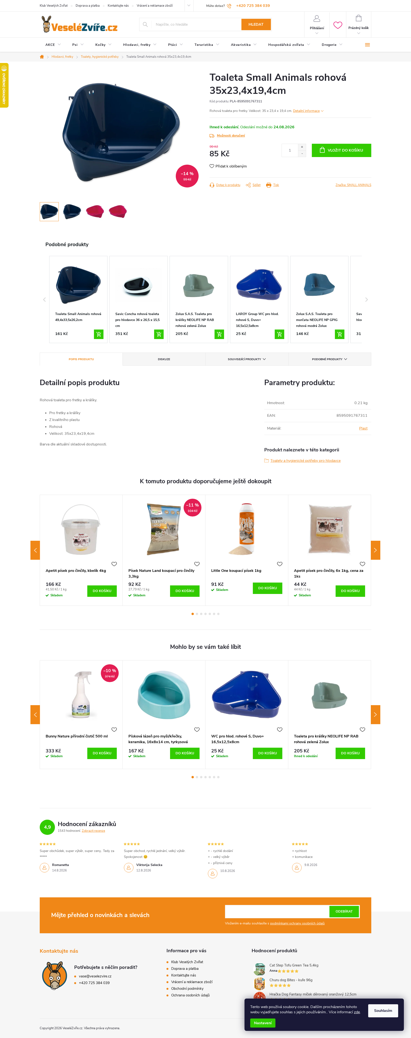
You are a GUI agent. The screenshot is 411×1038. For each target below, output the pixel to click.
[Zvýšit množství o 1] (302, 147)
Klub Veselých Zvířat (54, 6)
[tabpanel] (81, 550)
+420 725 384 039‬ (94, 983)
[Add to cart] (98, 334)
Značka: (353, 185)
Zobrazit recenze (93, 831)
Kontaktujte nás (118, 6)
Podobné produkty (327, 359)
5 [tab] (210, 614)
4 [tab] (205, 614)
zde (357, 1012)
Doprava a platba (88, 6)
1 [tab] (192, 614)
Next (375, 550)
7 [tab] (218, 614)
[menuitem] (53, 45)
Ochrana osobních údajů (190, 995)
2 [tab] (197, 614)
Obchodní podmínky (187, 988)
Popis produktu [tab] (81, 359)
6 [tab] (214, 614)
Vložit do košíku (345, 150)
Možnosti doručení (231, 135)
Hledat (256, 24)
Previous (35, 550)
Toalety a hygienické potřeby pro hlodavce (305, 460)
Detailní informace (306, 111)
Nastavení (263, 1023)
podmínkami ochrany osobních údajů (297, 923)
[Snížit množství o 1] (302, 153)
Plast (363, 428)
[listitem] (78, 299)
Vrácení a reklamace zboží (155, 6)
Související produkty (244, 359)
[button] (44, 299)
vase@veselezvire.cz (95, 976)
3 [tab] (201, 614)
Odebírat (344, 911)
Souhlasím (383, 1010)
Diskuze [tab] (164, 359)
